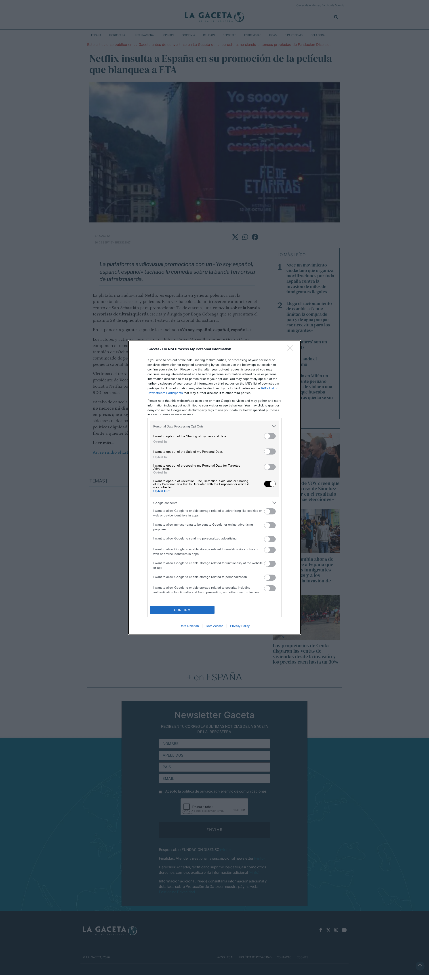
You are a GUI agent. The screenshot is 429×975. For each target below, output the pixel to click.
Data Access (214, 626)
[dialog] (214, 487)
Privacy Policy (240, 626)
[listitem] (214, 426)
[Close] (292, 349)
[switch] (270, 436)
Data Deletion (189, 626)
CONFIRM (182, 610)
